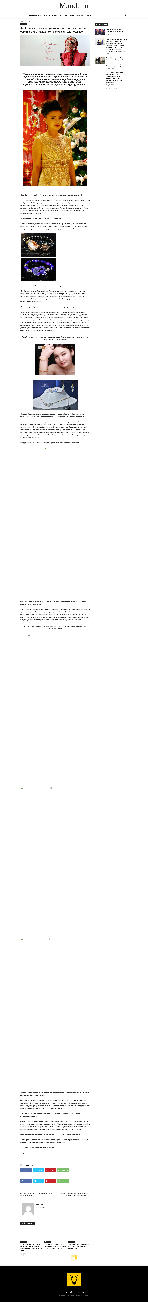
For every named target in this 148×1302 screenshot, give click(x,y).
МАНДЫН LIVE (34, 15)
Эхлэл (24, 15)
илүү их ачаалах (111, 88)
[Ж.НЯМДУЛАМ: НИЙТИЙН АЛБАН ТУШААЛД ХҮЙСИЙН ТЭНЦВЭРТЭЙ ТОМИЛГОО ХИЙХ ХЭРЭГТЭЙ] (55, 1235)
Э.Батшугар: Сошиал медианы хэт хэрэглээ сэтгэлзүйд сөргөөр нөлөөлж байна (78, 1246)
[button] (125, 16)
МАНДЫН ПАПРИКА (67, 15)
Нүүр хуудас (23, 21)
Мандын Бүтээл (83, 15)
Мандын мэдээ (50, 15)
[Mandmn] (21, 1165)
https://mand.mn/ (40, 1207)
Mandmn (27, 1165)
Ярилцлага (32, 21)
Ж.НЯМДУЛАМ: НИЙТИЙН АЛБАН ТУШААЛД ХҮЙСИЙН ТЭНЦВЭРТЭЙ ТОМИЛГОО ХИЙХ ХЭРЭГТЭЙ (55, 1246)
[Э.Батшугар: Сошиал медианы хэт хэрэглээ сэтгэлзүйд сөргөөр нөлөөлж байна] (79, 1235)
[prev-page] (21, 1254)
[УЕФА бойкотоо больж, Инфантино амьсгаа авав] (100, 32)
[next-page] (24, 1254)
